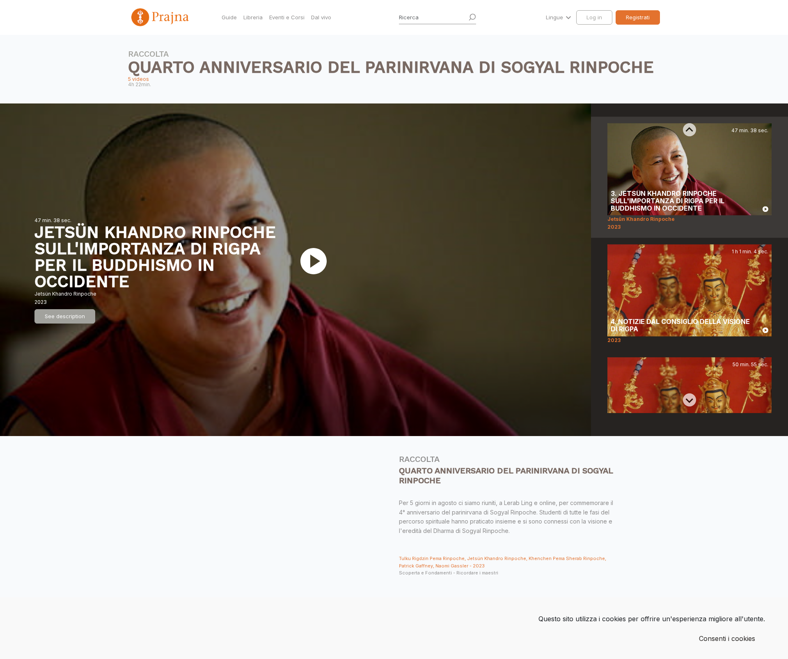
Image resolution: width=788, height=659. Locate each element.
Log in (594, 17)
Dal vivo (321, 17)
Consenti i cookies (727, 638)
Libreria (253, 17)
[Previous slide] (689, 129)
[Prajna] (161, 17)
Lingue (555, 17)
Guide (229, 17)
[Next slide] (689, 399)
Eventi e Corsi (287, 17)
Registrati (638, 17)
